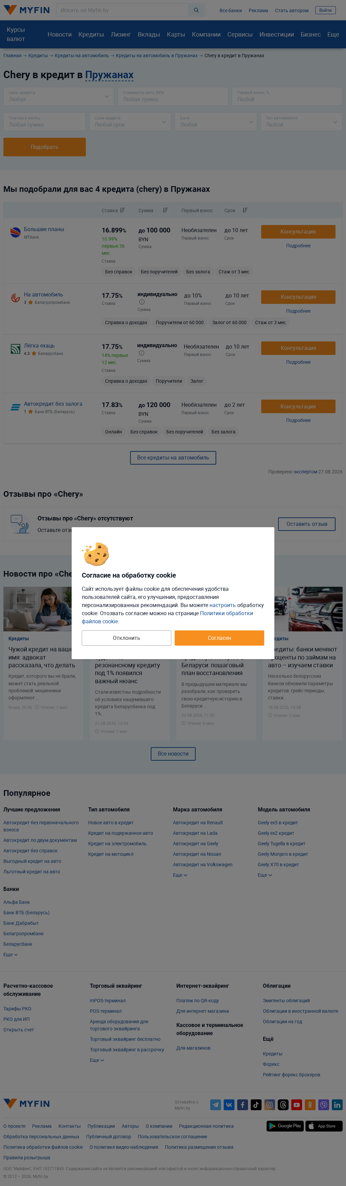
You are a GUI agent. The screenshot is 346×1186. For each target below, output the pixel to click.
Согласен (219, 638)
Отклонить (126, 638)
